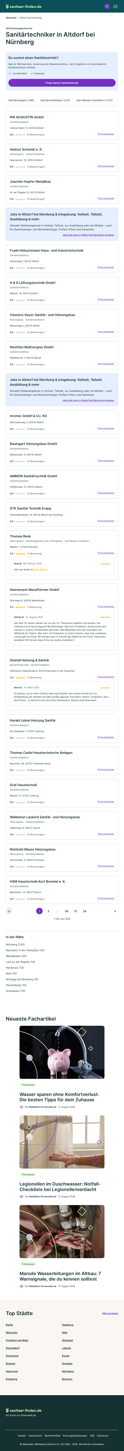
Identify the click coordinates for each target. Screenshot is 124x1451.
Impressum (102, 1435)
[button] (107, 6)
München (12, 1332)
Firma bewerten (106, 133)
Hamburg (67, 1324)
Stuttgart (67, 1340)
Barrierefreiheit (52, 1435)
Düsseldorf (13, 1348)
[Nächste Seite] (115, 911)
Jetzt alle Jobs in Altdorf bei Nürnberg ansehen (88, 235)
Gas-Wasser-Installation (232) (95, 100)
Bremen (10, 1363)
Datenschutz (35, 1435)
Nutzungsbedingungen (75, 1435)
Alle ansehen (110, 1313)
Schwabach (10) (15, 991)
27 (75, 911)
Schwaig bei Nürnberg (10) (22, 979)
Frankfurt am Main (17, 1340)
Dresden (67, 1363)
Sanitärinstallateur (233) (55, 100)
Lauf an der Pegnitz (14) (20, 961)
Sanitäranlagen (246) (21, 100)
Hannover (12, 1371)
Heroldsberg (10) (16, 985)
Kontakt (22, 1435)
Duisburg (11, 1379)
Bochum (67, 1379)
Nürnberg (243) (15, 944)
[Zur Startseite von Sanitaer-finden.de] (23, 6)
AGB (92, 1435)
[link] (62, 125)
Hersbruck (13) (15, 967)
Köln (64, 1332)
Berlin (9, 1324)
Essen (66, 1355)
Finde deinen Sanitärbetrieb (62, 82)
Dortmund (12, 1355)
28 (84, 911)
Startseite (11, 17)
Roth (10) (11, 973)
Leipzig (66, 1348)
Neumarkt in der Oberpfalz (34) (25, 950)
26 (66, 911)
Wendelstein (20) (16, 956)
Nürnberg (68, 1371)
